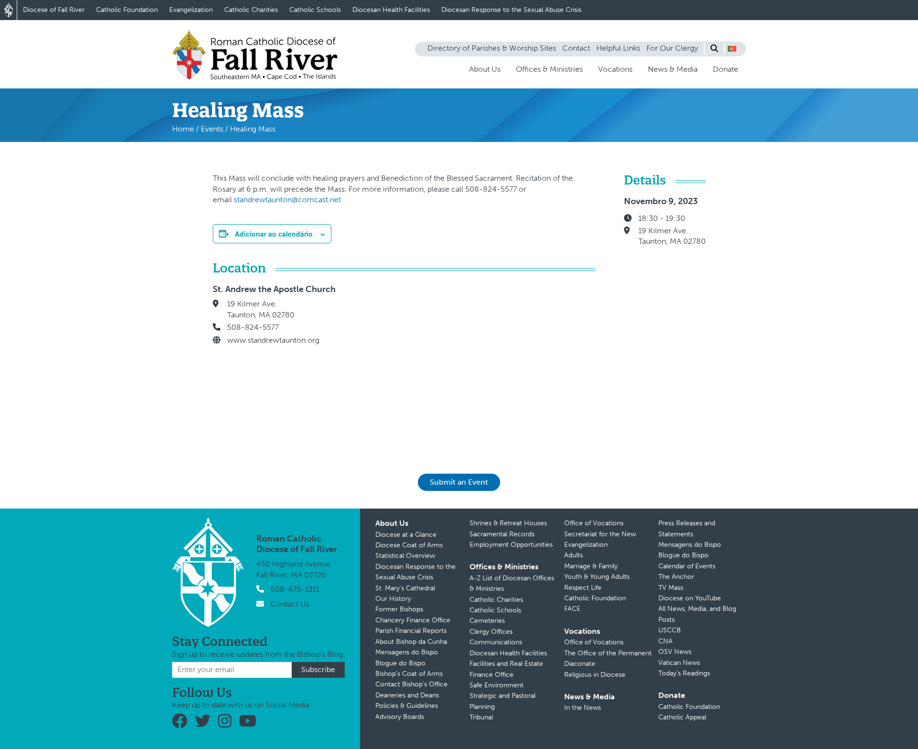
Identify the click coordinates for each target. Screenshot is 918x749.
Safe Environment (497, 685)
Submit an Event (459, 482)
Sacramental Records (502, 534)
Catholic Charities (251, 10)
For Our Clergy (672, 48)
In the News (582, 708)
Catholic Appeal (682, 717)
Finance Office (492, 675)
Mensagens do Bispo (406, 652)
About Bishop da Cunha (411, 642)
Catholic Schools (315, 10)
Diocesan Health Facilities (391, 10)
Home (183, 128)
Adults (573, 555)
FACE (572, 609)
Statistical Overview (405, 556)
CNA (665, 641)
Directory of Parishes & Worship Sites (491, 48)
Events (212, 128)
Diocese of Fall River (54, 10)
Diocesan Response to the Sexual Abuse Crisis (511, 10)
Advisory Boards (399, 717)
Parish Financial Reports (411, 631)
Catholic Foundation (127, 10)
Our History (393, 599)
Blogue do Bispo (400, 663)
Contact (576, 48)
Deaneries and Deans (407, 695)
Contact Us (290, 603)
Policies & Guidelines (406, 706)
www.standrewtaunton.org (273, 340)
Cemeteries (487, 621)
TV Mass (670, 588)
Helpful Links (618, 48)
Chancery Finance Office (412, 620)
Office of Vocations (593, 523)
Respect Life (582, 588)
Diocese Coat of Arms (409, 545)
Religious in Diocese (594, 675)
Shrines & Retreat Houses (508, 523)
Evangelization (191, 10)
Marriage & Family (591, 566)
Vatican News (679, 663)
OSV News (674, 652)
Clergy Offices (491, 632)
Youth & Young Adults (597, 577)
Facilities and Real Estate (506, 664)
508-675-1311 (295, 589)
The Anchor (676, 577)
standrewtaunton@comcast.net (287, 199)
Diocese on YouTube (689, 598)
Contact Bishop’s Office (411, 684)
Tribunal (481, 717)
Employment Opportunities (511, 545)
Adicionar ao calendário (274, 234)
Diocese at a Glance (406, 535)
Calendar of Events (686, 566)
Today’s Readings (684, 673)
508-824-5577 (253, 327)
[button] (732, 49)
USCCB (669, 630)
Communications (496, 642)
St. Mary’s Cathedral (405, 588)
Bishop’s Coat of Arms (409, 674)
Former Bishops (399, 609)
